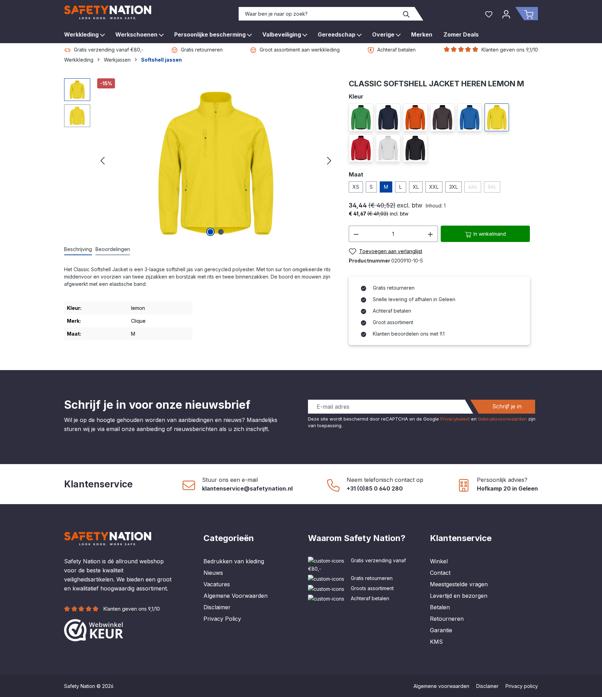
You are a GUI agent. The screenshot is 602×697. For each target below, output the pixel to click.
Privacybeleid (455, 419)
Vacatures (216, 584)
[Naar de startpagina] (107, 12)
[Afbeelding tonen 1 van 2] (210, 232)
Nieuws (213, 572)
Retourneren (447, 618)
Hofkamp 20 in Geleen (507, 488)
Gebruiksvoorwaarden (502, 419)
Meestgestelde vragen (459, 584)
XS (356, 187)
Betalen (440, 607)
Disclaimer (217, 607)
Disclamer (487, 686)
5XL (494, 188)
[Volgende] (329, 158)
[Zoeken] (407, 14)
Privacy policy (521, 686)
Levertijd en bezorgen (458, 595)
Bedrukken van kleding (233, 561)
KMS (436, 641)
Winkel (439, 561)
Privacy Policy (222, 618)
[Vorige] (102, 158)
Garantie (441, 630)
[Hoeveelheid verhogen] (430, 234)
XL (416, 187)
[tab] (78, 249)
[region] (199, 158)
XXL (434, 187)
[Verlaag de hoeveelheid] (356, 234)
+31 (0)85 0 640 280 (375, 488)
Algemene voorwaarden (441, 686)
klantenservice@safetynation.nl (247, 488)
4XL (474, 188)
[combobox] (319, 14)
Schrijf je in (507, 406)
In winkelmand (489, 234)
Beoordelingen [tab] (112, 249)
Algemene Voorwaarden (235, 595)
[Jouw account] (506, 14)
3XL (453, 187)
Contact (440, 572)
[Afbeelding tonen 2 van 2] (221, 232)
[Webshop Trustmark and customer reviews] (93, 629)
